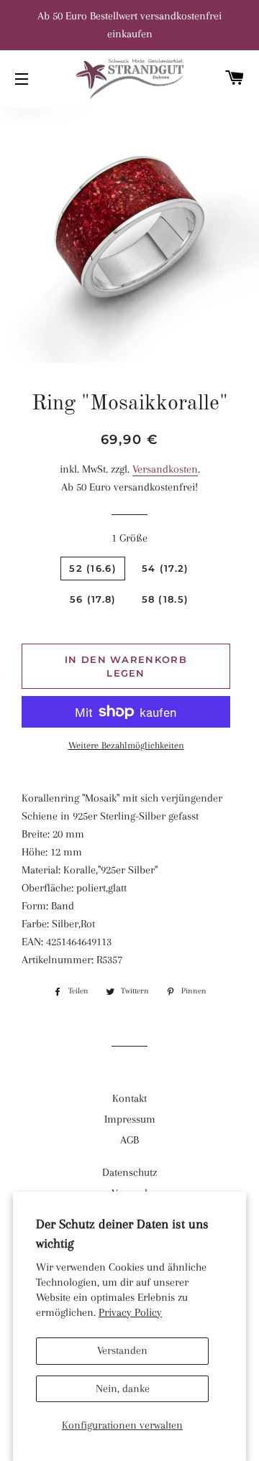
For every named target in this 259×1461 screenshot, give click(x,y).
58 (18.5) (165, 599)
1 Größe (129, 538)
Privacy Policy (130, 1312)
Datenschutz (129, 1172)
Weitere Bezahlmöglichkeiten (126, 745)
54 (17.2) (165, 568)
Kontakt (129, 1098)
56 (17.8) (93, 599)
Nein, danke (123, 1388)
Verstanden (122, 1350)
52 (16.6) (93, 568)
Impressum (129, 1119)
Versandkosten (165, 469)
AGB (129, 1139)
